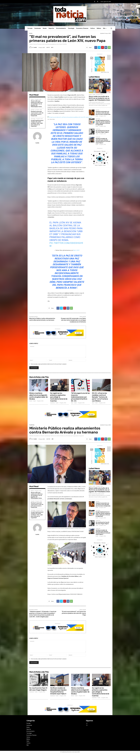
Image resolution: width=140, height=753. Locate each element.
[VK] (105, 47)
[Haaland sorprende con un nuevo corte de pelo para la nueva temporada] (91, 112)
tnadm (35, 47)
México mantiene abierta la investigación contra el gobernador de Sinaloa (38, 396)
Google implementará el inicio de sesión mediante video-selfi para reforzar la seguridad (37, 123)
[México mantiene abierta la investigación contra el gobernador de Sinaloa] (38, 385)
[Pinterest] (102, 47)
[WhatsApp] (109, 47)
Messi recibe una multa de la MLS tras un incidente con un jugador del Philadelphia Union (37, 103)
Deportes (32, 109)
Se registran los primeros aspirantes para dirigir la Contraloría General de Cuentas (58, 397)
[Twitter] (97, 1)
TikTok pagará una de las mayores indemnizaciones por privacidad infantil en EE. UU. (80, 397)
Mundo (30, 33)
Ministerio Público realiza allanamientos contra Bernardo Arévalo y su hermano (42, 319)
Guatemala (98, 129)
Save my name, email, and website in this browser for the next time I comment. (49, 364)
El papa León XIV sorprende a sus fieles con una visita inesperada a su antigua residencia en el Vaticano (73, 320)
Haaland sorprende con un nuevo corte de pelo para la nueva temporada (37, 113)
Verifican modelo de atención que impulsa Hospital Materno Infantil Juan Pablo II (103, 141)
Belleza (32, 99)
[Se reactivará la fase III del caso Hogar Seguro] (91, 131)
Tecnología (33, 118)
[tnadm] (30, 47)
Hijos (72, 402)
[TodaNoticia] (70, 14)
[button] (111, 28)
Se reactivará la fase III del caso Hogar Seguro (102, 131)
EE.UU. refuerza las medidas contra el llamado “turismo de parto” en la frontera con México (100, 397)
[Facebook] (94, 1)
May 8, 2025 (76, 250)
